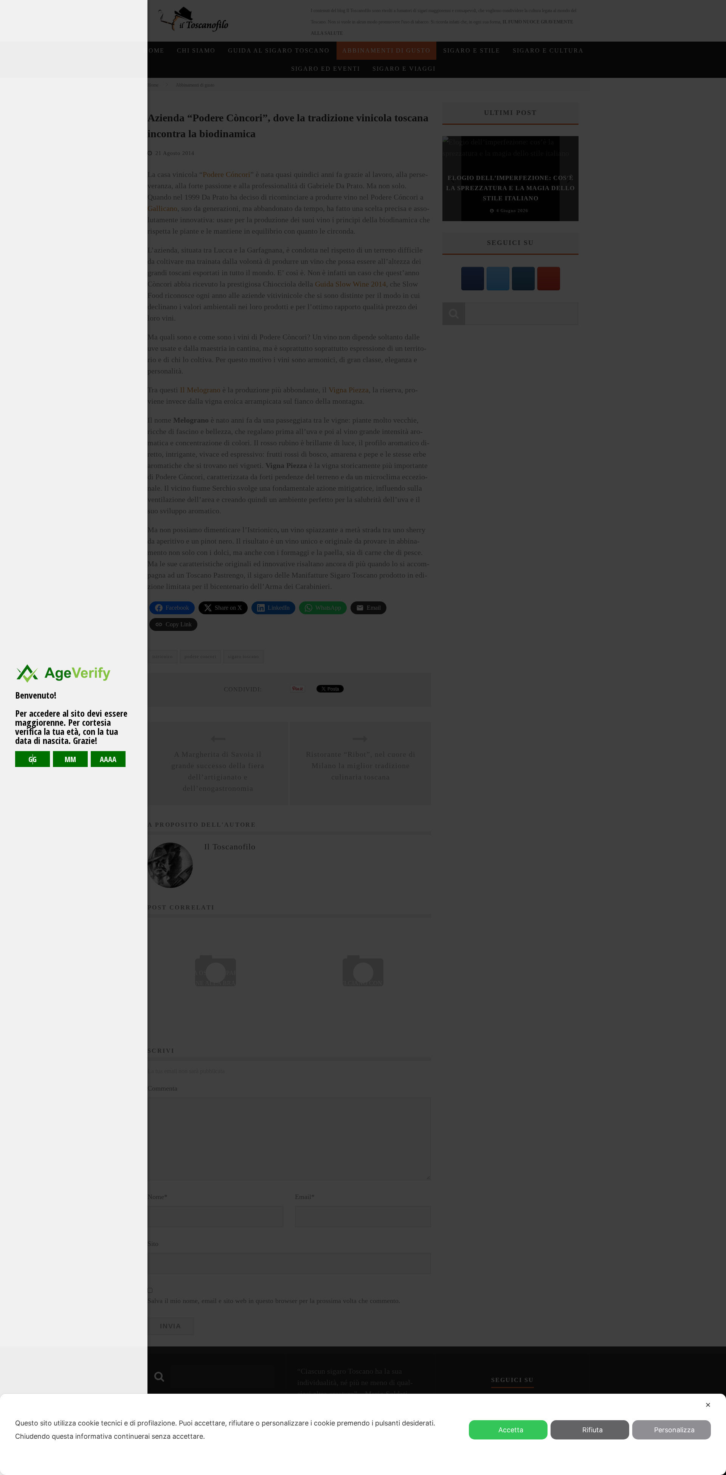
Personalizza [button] (674, 1430)
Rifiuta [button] (592, 1430)
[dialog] (363, 1434)
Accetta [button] (510, 1430)
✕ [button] (708, 1405)
